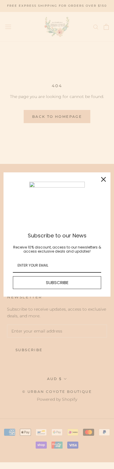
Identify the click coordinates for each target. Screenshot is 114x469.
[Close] (103, 179)
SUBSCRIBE (57, 282)
